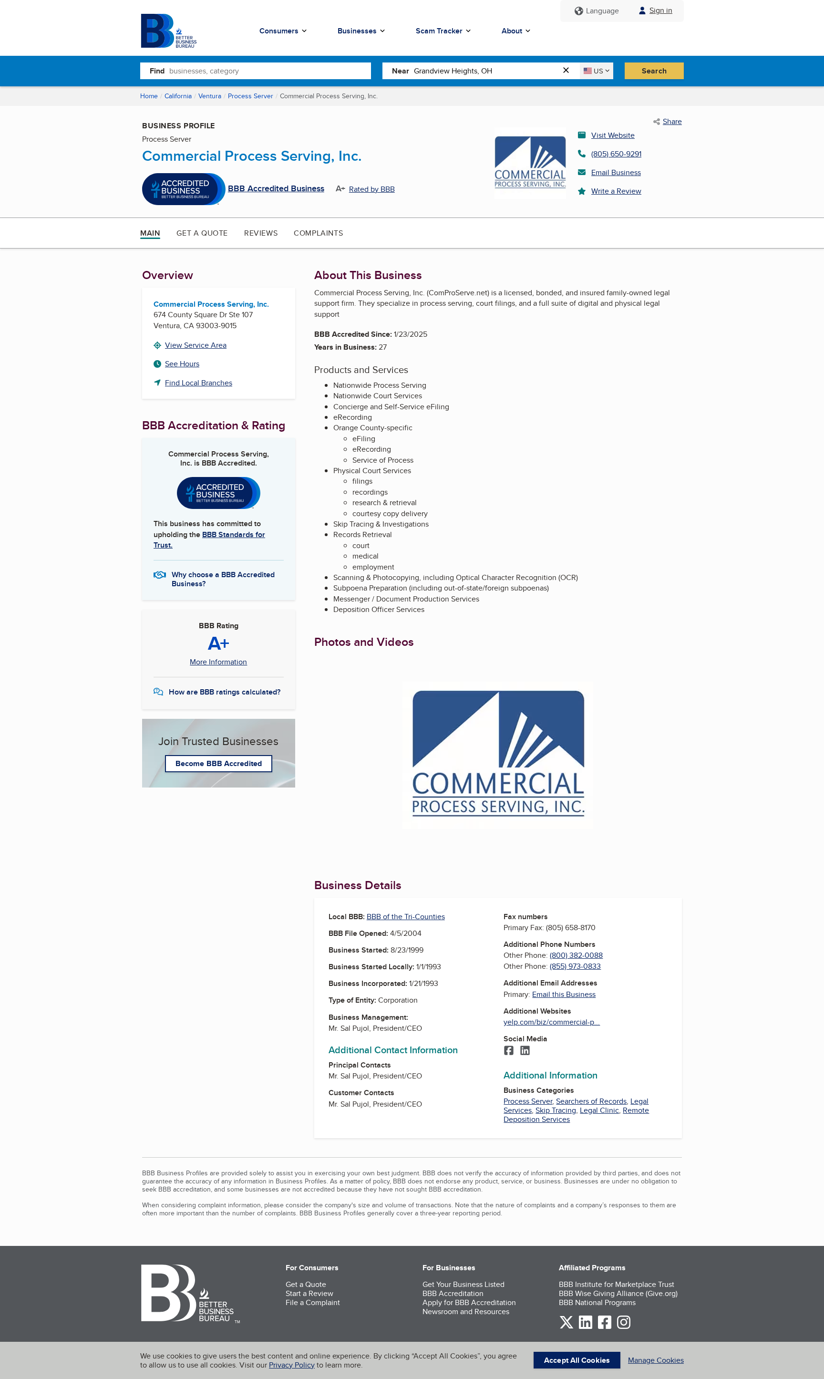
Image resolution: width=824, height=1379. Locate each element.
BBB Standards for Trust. (209, 539)
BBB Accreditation (453, 1293)
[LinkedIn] (525, 1051)
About (512, 30)
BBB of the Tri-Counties (406, 916)
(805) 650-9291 (616, 153)
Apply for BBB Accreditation (469, 1302)
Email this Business (564, 994)
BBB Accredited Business (276, 189)
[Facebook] (509, 1051)
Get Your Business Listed (463, 1284)
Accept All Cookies (577, 1360)
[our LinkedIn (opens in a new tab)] (585, 1327)
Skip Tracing (556, 1110)
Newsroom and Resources (465, 1311)
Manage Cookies (656, 1360)
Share (672, 121)
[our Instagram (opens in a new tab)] (623, 1327)
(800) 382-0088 (576, 955)
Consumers (279, 30)
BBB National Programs (597, 1302)
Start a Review (309, 1293)
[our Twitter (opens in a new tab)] (566, 1327)
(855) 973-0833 (575, 966)
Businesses (357, 30)
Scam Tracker (439, 30)
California (178, 96)
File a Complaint (313, 1302)
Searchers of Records (591, 1101)
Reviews (261, 233)
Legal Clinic (599, 1110)
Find (157, 70)
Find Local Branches (198, 382)
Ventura (209, 96)
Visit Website (613, 135)
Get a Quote (202, 233)
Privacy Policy (292, 1364)
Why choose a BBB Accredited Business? (223, 578)
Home (149, 96)
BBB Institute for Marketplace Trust (616, 1284)
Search (654, 70)
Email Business (616, 172)
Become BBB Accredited (218, 763)
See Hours (182, 363)
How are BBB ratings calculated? (224, 691)
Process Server (250, 96)
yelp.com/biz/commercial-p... (552, 1021)
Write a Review (616, 191)
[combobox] (270, 70)
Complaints (318, 233)
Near (400, 70)
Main (150, 233)
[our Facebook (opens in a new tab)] (604, 1327)
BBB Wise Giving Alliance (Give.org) (618, 1293)
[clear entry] (569, 70)
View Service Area (196, 345)
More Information (218, 662)
